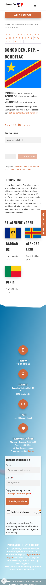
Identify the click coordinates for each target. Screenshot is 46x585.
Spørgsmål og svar (43, 221)
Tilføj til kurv (28, 156)
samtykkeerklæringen (19, 493)
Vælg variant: (11, 133)
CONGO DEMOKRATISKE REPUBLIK (23, 113)
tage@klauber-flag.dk (23, 418)
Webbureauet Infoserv (28, 581)
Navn (9, 465)
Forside (7, 24)
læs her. (31, 451)
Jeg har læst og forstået (19, 492)
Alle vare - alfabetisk (19, 24)
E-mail (9, 477)
